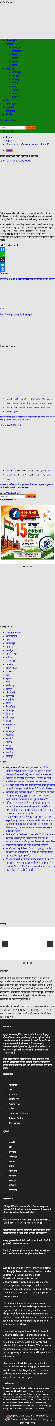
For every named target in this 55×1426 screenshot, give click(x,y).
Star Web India (27, 1422)
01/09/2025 (10, 425)
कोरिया (15, 83)
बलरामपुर (16, 79)
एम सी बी (31, 399)
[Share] (27, 269)
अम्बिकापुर (16, 72)
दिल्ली (14, 65)
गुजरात (15, 61)
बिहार (14, 54)
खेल (8, 100)
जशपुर (15, 90)
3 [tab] (31, 566)
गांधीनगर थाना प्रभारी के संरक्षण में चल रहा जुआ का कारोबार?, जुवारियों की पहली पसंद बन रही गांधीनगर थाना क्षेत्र (26, 1221)
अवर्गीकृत (10, 650)
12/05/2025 (10, 492)
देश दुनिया (10, 111)
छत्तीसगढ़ (10, 68)
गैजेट (8, 682)
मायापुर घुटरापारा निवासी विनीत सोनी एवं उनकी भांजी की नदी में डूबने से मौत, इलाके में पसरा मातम (26, 1242)
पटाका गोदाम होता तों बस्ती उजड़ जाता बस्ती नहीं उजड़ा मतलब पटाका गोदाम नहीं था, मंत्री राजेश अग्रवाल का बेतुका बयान (26, 1231)
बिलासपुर (16, 97)
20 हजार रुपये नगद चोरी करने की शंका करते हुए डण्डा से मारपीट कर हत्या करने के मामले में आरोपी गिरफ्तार (30, 786)
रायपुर (15, 86)
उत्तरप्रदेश (16, 47)
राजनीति (36, 407)
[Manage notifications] (8, 1418)
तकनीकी (10, 107)
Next (50, 534)
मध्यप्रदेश (16, 51)
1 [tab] (24, 566)
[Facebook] (27, 249)
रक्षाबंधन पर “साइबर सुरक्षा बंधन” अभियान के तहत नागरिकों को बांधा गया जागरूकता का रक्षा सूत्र (28, 779)
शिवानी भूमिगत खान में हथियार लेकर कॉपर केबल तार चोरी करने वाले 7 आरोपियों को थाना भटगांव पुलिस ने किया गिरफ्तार (26, 1252)
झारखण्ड (15, 403)
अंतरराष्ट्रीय (11, 40)
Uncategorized (13, 632)
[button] (1, 124)
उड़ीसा (15, 58)
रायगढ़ (15, 93)
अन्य (8, 639)
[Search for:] (13, 127)
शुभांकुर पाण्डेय (9, 161)
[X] (27, 259)
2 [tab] (27, 566)
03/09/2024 (26, 161)
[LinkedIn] (27, 264)
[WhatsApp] (27, 254)
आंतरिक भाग (11, 654)
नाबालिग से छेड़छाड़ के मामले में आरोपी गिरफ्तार (27, 845)
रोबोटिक (9, 411)
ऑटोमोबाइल (11, 668)
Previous (5, 534)
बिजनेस (9, 114)
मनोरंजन (9, 151)
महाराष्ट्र (10, 731)
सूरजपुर (15, 75)
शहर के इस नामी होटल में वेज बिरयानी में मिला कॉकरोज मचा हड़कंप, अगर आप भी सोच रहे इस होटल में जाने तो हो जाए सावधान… (27, 418)
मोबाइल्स (10, 735)
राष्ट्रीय (9, 44)
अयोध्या (9, 646)
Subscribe (8, 131)
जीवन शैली (11, 104)
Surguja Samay (10, 1419)
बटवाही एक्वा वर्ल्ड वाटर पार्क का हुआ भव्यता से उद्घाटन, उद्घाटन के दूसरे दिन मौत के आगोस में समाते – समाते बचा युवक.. (26, 486)
